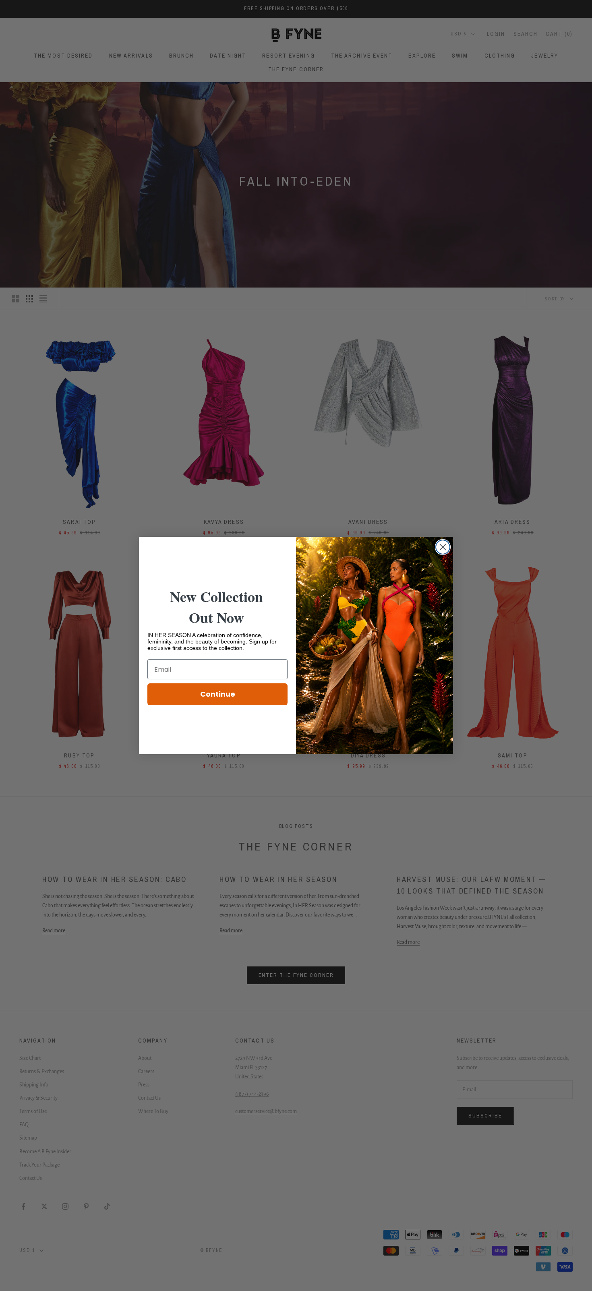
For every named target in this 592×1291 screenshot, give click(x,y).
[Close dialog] (443, 547)
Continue (217, 694)
